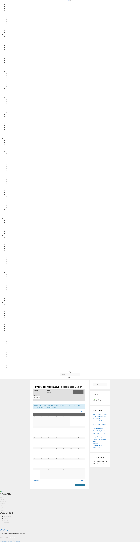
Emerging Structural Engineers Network (72, 47)
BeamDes (73, 120)
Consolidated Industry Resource (73, 144)
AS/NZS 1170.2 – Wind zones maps (73, 142)
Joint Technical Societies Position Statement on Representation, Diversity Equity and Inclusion (100, 418)
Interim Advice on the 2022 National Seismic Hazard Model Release (73, 153)
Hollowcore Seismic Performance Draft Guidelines (73, 166)
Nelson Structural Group (73, 58)
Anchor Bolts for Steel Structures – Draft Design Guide (73, 163)
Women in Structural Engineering (72, 49)
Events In (36, 390)
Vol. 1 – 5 (73, 86)
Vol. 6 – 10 (74, 85)
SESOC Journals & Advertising (72, 71)
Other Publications (72, 98)
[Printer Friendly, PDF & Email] (97, 401)
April (82, 411)
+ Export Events (80, 485)
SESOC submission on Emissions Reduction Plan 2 (74, 112)
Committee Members (73, 6)
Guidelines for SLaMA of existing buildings (74, 164)
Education (2, 510)
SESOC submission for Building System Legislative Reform (73, 107)
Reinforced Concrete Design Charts (74, 172)
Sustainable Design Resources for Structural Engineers (73, 150)
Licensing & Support (73, 135)
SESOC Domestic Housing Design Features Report (73, 178)
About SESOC (72, 3)
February (36, 411)
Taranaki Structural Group (72, 62)
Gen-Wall (72, 125)
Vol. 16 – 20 (73, 81)
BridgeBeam (72, 122)
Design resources (72, 138)
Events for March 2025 (47, 386)
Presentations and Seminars (73, 114)
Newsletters (72, 96)
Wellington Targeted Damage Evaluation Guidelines (74, 183)
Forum (72, 42)
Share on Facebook (94, 397)
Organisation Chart (73, 23)
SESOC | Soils (73, 131)
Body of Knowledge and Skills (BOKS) (73, 99)
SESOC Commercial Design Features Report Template (73, 174)
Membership (2, 503)
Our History (72, 25)
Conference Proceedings (73, 88)
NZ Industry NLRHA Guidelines (74, 168)
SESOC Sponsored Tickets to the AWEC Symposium (98, 445)
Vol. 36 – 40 (73, 73)
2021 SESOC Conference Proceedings (74, 92)
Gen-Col (73, 124)
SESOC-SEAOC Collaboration (73, 45)
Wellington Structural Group (73, 68)
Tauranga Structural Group (73, 64)
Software (71, 118)
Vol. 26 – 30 (73, 77)
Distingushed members (73, 8)
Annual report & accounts (73, 12)
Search (48, 390)
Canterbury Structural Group (72, 55)
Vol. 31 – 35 (73, 75)
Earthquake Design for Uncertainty (74, 161)
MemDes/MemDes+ (73, 127)
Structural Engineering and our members (73, 31)
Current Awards (73, 29)
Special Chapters (72, 44)
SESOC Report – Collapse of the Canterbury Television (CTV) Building (73, 105)
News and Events (72, 34)
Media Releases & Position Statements (73, 38)
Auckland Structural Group (72, 53)
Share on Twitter (101, 397)
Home (1, 497)
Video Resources (73, 116)
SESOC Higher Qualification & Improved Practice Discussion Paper (74, 103)
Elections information (74, 19)
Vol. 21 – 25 (73, 79)
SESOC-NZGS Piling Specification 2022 (73, 148)
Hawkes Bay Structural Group (72, 57)
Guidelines (73, 152)
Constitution (73, 18)
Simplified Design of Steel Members (74, 181)
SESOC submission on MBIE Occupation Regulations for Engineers (74, 109)
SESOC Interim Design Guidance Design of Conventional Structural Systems (74, 179)
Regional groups (72, 51)
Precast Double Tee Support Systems (73, 170)
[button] (70, 377)
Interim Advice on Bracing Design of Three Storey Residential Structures (73, 157)
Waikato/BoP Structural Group (73, 66)
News (72, 40)
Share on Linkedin (98, 397)
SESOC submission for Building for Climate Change (73, 111)
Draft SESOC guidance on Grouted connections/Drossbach (73, 159)
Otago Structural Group (73, 60)
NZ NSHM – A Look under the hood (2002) (75, 155)
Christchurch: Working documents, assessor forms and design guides (74, 101)
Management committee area (73, 21)
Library (72, 70)
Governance (72, 10)
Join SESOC (73, 32)
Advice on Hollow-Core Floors (72, 146)
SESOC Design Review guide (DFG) (73, 176)
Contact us (73, 4)
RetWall (73, 129)
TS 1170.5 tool (73, 140)
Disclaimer (73, 133)
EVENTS (4, 529)
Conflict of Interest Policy (74, 16)
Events (73, 36)
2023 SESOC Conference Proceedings (74, 90)
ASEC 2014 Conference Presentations (74, 94)
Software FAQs (73, 137)
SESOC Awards (73, 27)
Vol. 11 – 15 (73, 83)
